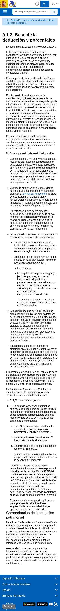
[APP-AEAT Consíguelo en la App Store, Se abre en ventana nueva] (42, 604)
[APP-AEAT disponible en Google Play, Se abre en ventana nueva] (29, 604)
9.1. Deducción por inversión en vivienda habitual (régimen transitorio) (30, 21)
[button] (55, 3)
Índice (11, 606)
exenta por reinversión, (35, 193)
